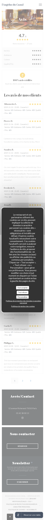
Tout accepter (22, 288)
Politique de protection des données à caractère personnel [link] (23, 302)
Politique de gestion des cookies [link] (23, 306)
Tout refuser (22, 292)
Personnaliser (23, 297)
